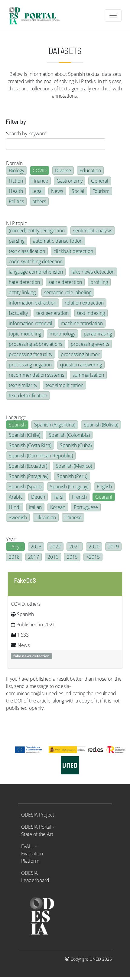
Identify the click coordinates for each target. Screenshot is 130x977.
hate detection (24, 282)
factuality (18, 313)
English (104, 486)
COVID (40, 170)
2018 (14, 557)
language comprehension (36, 271)
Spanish (17, 424)
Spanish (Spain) (25, 486)
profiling (99, 282)
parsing (16, 241)
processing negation (30, 364)
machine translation (82, 323)
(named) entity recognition (37, 230)
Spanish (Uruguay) (69, 486)
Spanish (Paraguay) (28, 476)
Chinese (73, 517)
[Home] (36, 15)
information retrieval (30, 323)
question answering (81, 364)
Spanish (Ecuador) (28, 466)
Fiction (16, 180)
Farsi (58, 497)
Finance (39, 180)
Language (16, 417)
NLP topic (16, 223)
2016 (52, 557)
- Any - (15, 546)
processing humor (80, 354)
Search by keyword (26, 133)
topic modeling (25, 333)
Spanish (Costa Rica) (30, 445)
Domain (14, 163)
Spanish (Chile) (24, 435)
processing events (90, 344)
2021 (74, 546)
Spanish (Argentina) (54, 424)
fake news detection (93, 271)
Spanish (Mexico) (74, 466)
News (57, 191)
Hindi (15, 507)
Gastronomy (70, 180)
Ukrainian (45, 517)
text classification (27, 251)
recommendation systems (36, 375)
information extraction (32, 302)
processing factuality (30, 354)
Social (78, 191)
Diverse (63, 170)
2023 (36, 546)
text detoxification (28, 395)
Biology (16, 170)
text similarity (23, 385)
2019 (113, 546)
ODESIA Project (37, 814)
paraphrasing (98, 333)
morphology (62, 333)
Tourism (101, 191)
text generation (52, 313)
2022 (55, 546)
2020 (94, 546)
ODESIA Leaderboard (35, 877)
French (79, 497)
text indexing (91, 313)
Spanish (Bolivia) (101, 424)
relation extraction (84, 302)
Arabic (16, 497)
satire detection (65, 282)
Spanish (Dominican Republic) (41, 455)
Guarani (103, 497)
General (99, 180)
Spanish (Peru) (72, 476)
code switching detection (36, 261)
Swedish (18, 517)
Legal (37, 191)
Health (16, 191)
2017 (33, 557)
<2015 (93, 557)
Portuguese (86, 507)
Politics (16, 201)
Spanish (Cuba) (76, 445)
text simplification (64, 385)
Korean (57, 507)
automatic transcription (58, 241)
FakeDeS (25, 580)
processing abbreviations (35, 344)
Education (90, 170)
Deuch (38, 497)
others (39, 201)
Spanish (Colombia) (69, 435)
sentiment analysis (92, 230)
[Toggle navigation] (113, 15)
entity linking (22, 292)
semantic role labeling (67, 292)
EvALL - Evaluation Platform (32, 853)
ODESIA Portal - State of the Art (37, 830)
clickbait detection (73, 251)
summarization (88, 375)
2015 (72, 557)
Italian (35, 507)
